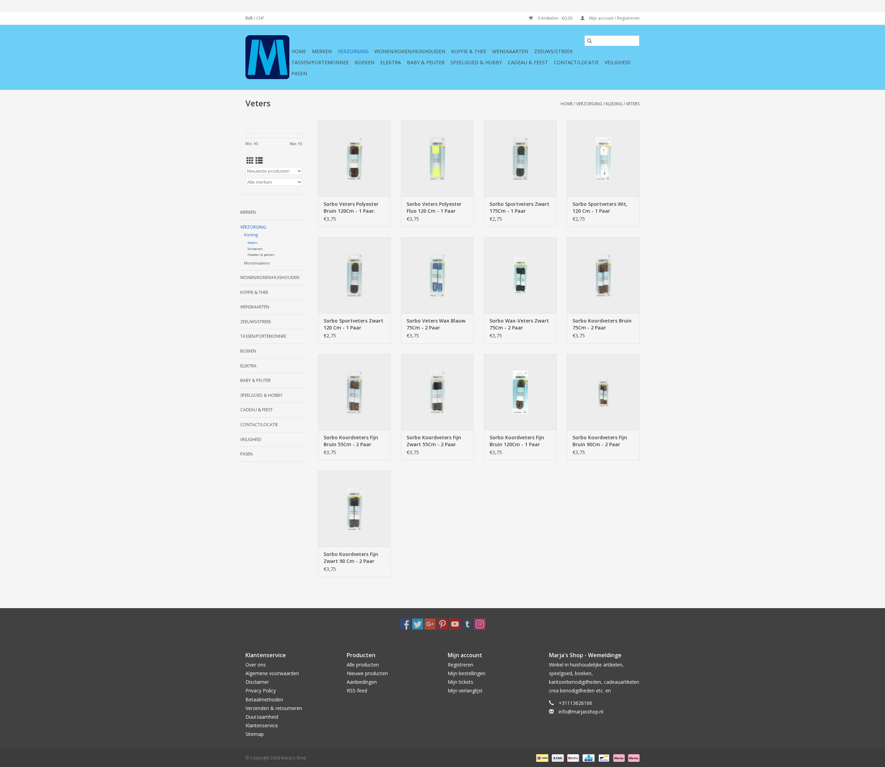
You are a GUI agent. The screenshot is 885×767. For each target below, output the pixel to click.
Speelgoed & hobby (476, 62)
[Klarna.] (633, 757)
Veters (633, 104)
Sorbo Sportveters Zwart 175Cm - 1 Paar (519, 207)
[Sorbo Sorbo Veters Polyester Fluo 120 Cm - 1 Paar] (437, 158)
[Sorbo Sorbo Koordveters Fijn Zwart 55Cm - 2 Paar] (437, 392)
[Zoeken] (589, 40)
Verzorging (353, 51)
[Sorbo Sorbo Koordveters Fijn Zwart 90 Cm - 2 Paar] (354, 509)
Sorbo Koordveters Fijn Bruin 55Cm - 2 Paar (351, 441)
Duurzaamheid (261, 716)
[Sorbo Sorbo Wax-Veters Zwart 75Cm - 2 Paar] (520, 275)
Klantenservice (261, 725)
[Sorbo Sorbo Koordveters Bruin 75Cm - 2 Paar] (603, 275)
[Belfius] (572, 757)
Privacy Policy (260, 690)
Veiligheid (618, 62)
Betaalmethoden (264, 699)
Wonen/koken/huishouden (409, 51)
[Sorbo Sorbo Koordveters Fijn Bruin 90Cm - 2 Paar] (603, 392)
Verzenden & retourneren (273, 708)
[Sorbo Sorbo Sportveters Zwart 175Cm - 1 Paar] (520, 158)
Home (298, 51)
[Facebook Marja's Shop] (405, 624)
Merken (322, 51)
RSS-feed (357, 690)
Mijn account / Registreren (614, 18)
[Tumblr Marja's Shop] (467, 624)
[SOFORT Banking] (618, 757)
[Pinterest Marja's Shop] (442, 624)
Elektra (390, 62)
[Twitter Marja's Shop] (417, 624)
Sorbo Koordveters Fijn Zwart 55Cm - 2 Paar (434, 441)
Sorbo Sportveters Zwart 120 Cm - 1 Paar (353, 324)
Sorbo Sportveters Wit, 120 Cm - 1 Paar (599, 207)
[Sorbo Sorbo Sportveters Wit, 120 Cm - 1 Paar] (603, 158)
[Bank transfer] (557, 757)
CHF (260, 18)
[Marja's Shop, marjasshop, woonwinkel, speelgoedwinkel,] (267, 57)
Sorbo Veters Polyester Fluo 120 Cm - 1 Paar (434, 207)
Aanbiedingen (362, 682)
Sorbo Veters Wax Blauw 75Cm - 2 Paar (436, 324)
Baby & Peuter (426, 62)
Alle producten (363, 664)
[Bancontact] (603, 757)
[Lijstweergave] (259, 160)
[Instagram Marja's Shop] (479, 624)
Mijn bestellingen (466, 673)
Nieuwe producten (367, 673)
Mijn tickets (460, 682)
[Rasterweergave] (250, 160)
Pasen (299, 73)
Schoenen (255, 249)
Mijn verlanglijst (465, 690)
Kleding (614, 104)
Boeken (364, 62)
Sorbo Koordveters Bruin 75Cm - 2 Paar (602, 324)
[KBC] (587, 757)
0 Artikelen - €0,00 (555, 18)
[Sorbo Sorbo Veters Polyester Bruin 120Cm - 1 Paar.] (354, 158)
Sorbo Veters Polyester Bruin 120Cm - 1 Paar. (351, 207)
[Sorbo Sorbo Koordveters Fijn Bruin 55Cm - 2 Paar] (354, 392)
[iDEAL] (541, 757)
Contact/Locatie (576, 62)
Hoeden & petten (261, 254)
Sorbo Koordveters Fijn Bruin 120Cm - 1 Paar (517, 441)
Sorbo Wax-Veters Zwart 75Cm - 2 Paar (519, 324)
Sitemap (254, 734)
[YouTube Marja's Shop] (454, 624)
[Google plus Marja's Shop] (430, 624)
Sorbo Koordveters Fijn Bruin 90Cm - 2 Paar (599, 441)
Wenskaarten (510, 51)
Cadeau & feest (528, 62)
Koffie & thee (468, 51)
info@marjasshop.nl (581, 711)
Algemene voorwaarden (272, 673)
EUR (249, 18)
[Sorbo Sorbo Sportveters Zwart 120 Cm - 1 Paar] (354, 275)
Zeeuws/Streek (553, 51)
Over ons (255, 664)
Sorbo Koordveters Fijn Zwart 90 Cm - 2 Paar (351, 557)
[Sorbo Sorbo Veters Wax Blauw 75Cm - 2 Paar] (437, 275)
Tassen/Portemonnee (320, 62)
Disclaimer (257, 682)
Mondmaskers (257, 263)
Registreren (460, 664)
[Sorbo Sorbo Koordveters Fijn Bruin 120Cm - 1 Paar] (520, 392)
